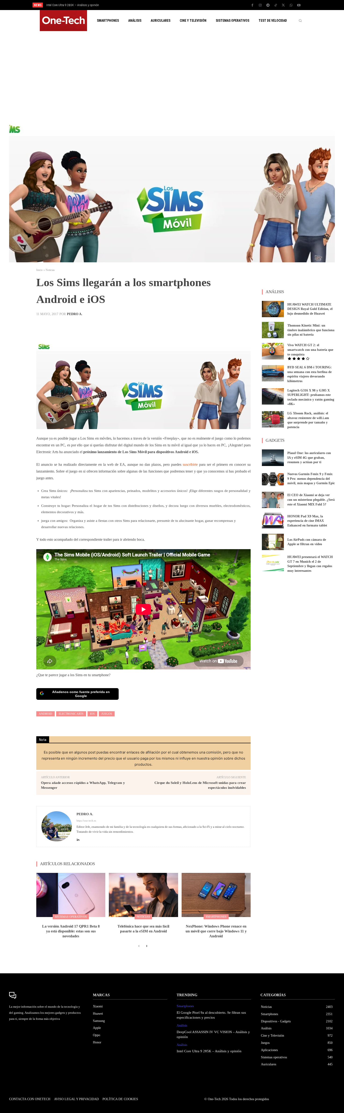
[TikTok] (275, 5)
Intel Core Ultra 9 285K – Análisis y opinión (209, 1051)
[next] (187, 5)
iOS (92, 713)
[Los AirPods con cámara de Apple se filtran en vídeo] (273, 542)
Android (45, 713)
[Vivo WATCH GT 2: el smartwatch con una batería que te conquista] (273, 351)
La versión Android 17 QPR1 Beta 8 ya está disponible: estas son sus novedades (71, 931)
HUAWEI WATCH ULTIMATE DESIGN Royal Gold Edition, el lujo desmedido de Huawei (310, 309)
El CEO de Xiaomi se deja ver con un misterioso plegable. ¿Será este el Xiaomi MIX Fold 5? (311, 499)
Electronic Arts (71, 713)
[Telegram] (268, 5)
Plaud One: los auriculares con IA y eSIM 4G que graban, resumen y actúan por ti (309, 457)
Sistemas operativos (71, 916)
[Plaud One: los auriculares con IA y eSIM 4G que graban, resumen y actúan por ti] (273, 457)
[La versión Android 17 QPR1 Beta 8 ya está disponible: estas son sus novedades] (70, 895)
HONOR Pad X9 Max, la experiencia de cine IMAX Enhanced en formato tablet (307, 521)
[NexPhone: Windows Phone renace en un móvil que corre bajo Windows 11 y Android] (216, 895)
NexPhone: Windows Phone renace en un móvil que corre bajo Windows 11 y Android (216, 931)
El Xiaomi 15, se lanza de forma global (74, 5)
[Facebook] (252, 5)
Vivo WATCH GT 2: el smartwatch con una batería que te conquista (310, 349)
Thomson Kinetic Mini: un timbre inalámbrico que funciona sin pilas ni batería (310, 330)
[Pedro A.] (56, 826)
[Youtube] (299, 5)
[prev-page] (139, 946)
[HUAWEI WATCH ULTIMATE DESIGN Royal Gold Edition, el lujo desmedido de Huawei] (273, 309)
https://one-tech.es (86, 820)
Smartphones (216, 916)
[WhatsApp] (291, 5)
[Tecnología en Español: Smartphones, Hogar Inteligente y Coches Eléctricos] (63, 20)
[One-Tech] (46, 995)
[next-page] (146, 946)
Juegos (106, 713)
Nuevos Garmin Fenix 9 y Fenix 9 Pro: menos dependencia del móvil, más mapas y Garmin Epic (311, 478)
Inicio (39, 270)
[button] (300, 21)
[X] (283, 5)
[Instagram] (260, 5)
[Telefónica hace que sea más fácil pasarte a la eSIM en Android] (143, 895)
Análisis (182, 1025)
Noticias (50, 270)
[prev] (180, 5)
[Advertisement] (172, 76)
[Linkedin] (78, 838)
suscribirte (190, 464)
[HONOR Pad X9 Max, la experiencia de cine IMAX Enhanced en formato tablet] (273, 521)
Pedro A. (74, 314)
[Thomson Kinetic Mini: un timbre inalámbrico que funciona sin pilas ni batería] (273, 330)
